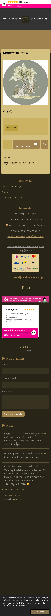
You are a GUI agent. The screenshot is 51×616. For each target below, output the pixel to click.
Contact (6, 192)
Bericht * (7, 391)
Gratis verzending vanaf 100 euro (26, 236)
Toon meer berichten (13, 489)
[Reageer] (45, 433)
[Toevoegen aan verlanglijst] (44, 144)
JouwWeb (17, 499)
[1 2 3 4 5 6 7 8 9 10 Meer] (7, 144)
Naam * (6, 364)
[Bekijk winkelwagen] (46, 19)
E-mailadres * (9, 378)
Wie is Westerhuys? (12, 186)
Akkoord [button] (40, 611)
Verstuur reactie (13, 414)
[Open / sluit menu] (5, 19)
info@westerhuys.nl (12, 197)
